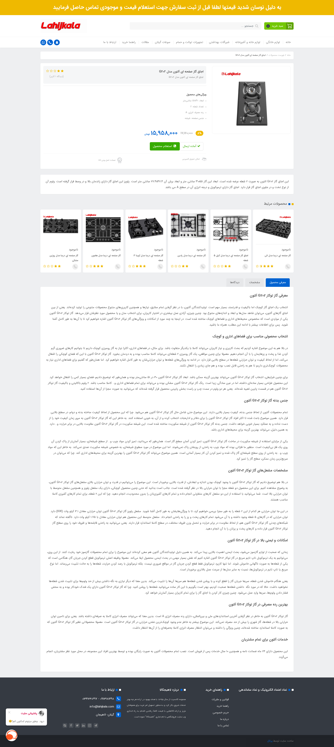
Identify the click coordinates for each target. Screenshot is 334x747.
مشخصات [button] (254, 282)
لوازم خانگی (273, 42)
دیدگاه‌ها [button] (234, 282)
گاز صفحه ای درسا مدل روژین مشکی (63, 258)
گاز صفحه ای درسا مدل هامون (106, 255)
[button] (279, 26)
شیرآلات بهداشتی (219, 42)
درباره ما (224, 719)
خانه (288, 42)
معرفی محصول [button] (278, 282)
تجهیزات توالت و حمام (189, 42)
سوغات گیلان (162, 42)
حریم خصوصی (221, 712)
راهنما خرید (129, 42)
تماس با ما (223, 725)
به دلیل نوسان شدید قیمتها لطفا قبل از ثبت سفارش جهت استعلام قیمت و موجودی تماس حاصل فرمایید (167, 7)
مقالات (145, 42)
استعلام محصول (163, 146)
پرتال (270, 741)
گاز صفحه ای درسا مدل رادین (191, 255)
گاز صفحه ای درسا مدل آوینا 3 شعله (148, 258)
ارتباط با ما (109, 42)
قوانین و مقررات (220, 699)
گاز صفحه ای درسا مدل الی (278, 255)
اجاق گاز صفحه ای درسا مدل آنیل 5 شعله (231, 258)
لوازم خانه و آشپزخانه (247, 42)
